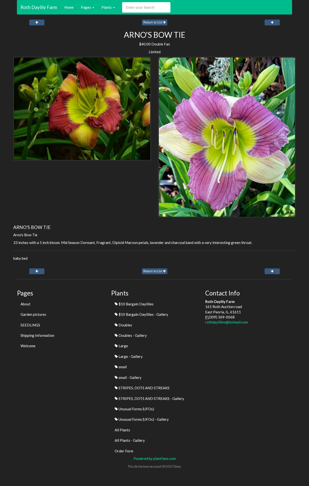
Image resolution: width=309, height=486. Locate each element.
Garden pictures (33, 314)
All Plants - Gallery (130, 440)
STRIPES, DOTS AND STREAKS (143, 388)
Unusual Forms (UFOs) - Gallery (143, 419)
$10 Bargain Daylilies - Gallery (143, 314)
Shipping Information (37, 335)
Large (123, 346)
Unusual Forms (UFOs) (136, 409)
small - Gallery (129, 377)
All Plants (122, 430)
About (25, 304)
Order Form (124, 451)
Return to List (153, 22)
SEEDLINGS (30, 325)
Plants (106, 7)
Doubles (125, 325)
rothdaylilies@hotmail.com (226, 322)
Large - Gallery (130, 356)
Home (69, 7)
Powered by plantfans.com (154, 458)
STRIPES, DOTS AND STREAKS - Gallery (151, 398)
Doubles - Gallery (132, 335)
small (122, 367)
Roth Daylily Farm (39, 7)
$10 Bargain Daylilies (136, 304)
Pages (86, 7)
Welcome (28, 346)
